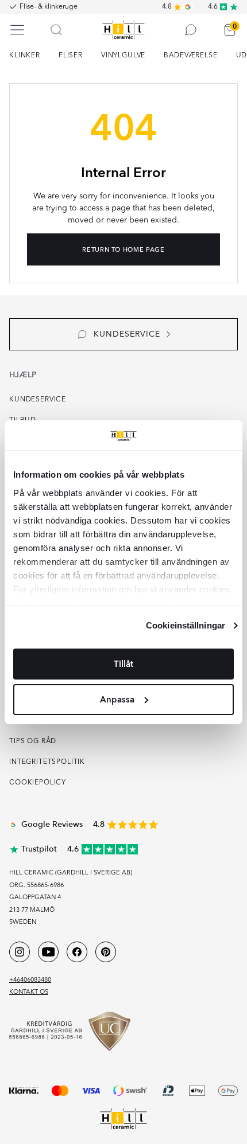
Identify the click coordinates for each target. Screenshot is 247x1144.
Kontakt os (28, 992)
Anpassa (117, 699)
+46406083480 (30, 980)
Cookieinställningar (185, 625)
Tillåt (123, 664)
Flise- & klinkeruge (49, 6)
